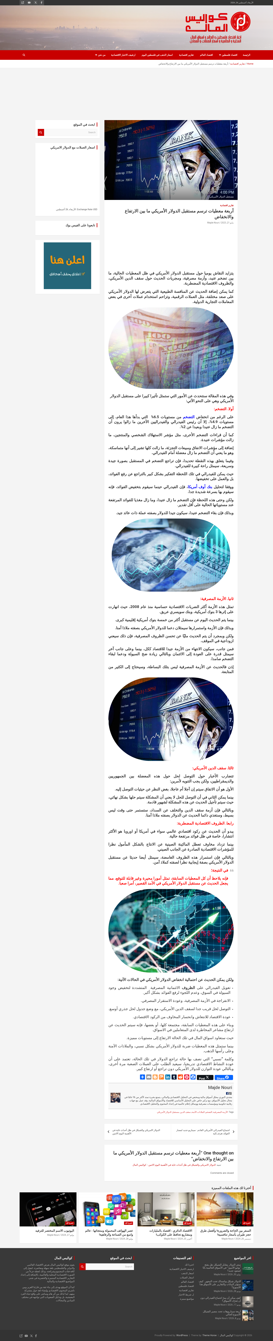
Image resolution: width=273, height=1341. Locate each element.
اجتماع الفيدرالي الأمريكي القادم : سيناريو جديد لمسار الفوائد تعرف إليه (203, 1132)
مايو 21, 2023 (227, 222)
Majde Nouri (213, 222)
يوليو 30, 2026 (234, 1274)
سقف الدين (185, 1112)
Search (41, 132)
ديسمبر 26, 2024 (243, 1238)
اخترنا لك (246, 1223)
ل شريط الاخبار (186, 1294)
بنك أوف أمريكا (201, 487)
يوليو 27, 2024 (67, 1235)
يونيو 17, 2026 (234, 1304)
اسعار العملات (187, 1277)
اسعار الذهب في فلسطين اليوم (157, 54)
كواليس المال (226, 1335)
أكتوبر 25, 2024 (185, 1238)
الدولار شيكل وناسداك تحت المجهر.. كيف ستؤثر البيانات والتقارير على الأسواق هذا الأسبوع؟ (220, 1284)
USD (95, 209)
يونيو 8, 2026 (235, 1318)
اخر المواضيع (242, 1258)
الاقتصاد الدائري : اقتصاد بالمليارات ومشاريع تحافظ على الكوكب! (170, 1232)
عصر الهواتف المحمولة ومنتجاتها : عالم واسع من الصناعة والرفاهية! (109, 1232)
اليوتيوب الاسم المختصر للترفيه (54, 1230)
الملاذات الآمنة (198, 1112)
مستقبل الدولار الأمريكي (168, 1112)
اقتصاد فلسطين (229, 54)
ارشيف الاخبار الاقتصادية (123, 54)
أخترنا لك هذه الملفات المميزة (231, 1188)
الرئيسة (246, 54)
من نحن (102, 54)
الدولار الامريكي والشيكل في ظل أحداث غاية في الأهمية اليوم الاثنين (136, 1132)
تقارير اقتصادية (186, 54)
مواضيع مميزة (187, 1298)
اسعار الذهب (187, 1273)
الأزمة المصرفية (220, 1112)
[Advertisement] (136, 92)
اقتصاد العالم (206, 54)
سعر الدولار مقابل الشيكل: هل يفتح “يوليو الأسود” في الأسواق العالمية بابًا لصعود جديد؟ (222, 1267)
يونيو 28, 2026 (234, 1291)
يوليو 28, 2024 (126, 1238)
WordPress (182, 1335)
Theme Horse (209, 1335)
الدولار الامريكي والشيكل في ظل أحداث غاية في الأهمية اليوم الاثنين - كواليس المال (174, 1164)
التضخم (189, 417)
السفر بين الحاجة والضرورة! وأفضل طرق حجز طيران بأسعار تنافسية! (225, 1232)
